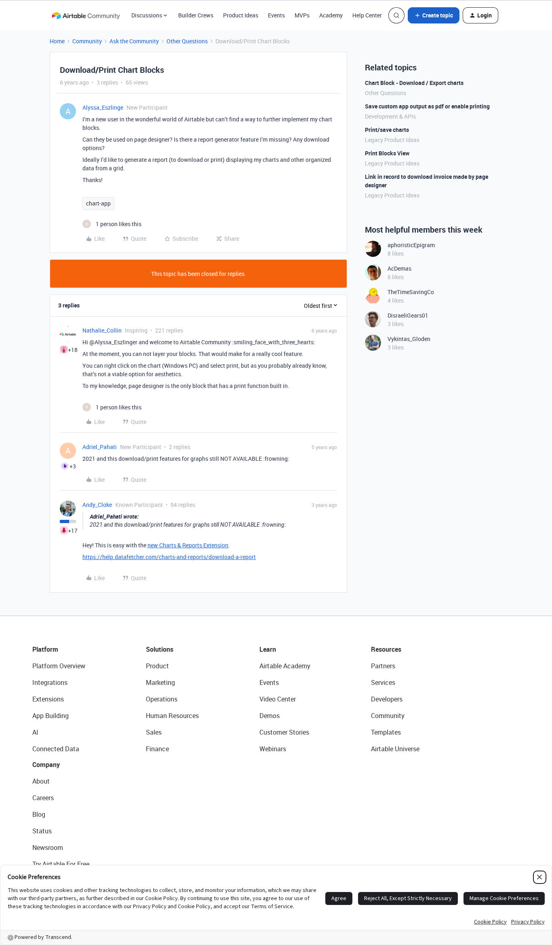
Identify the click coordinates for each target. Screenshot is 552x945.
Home (57, 41)
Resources (386, 649)
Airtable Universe (395, 748)
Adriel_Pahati (99, 447)
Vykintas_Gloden (409, 339)
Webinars (272, 748)
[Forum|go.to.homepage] (86, 15)
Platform (45, 649)
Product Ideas (240, 15)
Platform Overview (58, 665)
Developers (386, 699)
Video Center (277, 699)
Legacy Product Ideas (392, 140)
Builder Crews (195, 15)
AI (35, 732)
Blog (38, 814)
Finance (157, 748)
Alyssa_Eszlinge (102, 107)
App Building (50, 715)
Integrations (49, 682)
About (41, 781)
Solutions (159, 649)
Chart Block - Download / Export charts (414, 83)
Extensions (48, 699)
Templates (386, 732)
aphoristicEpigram (411, 245)
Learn (267, 649)
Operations (161, 699)
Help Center (367, 15)
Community (87, 41)
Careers (43, 797)
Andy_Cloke (97, 505)
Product (157, 665)
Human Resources (172, 715)
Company (46, 764)
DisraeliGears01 (408, 315)
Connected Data (55, 748)
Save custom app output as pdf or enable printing (427, 106)
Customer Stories (284, 732)
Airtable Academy (284, 665)
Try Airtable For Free (60, 864)
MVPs (302, 15)
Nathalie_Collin (102, 330)
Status (42, 830)
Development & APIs (390, 116)
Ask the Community (134, 41)
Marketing (160, 682)
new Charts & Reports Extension (187, 545)
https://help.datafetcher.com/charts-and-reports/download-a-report (169, 557)
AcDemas (399, 268)
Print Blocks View (387, 153)
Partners (383, 665)
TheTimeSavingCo (411, 292)
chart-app (98, 203)
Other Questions (187, 41)
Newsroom (47, 847)
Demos (269, 715)
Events (276, 15)
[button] (433, 15)
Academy (331, 15)
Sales (154, 732)
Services (383, 682)
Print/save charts (387, 129)
